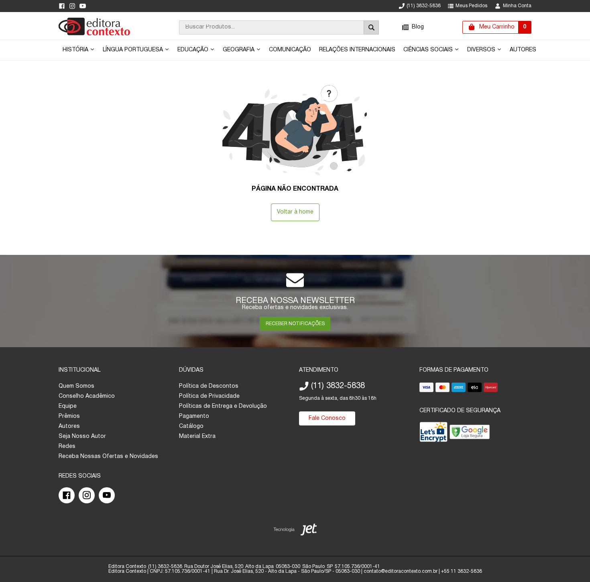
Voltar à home (295, 212)
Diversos (482, 50)
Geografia (239, 50)
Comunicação (290, 50)
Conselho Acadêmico (87, 396)
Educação (193, 50)
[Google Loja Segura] (470, 434)
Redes (67, 446)
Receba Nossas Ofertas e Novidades (108, 456)
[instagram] (72, 6)
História (76, 50)
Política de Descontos (208, 386)
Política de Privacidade (209, 396)
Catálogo (191, 426)
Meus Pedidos (471, 6)
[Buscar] (371, 27)
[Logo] (94, 34)
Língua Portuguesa (134, 50)
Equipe (68, 406)
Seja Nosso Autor (82, 436)
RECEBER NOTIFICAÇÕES (295, 324)
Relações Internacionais (357, 50)
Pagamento (194, 416)
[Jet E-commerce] (295, 531)
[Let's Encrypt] (433, 434)
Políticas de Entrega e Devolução (223, 406)
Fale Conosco (327, 418)
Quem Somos (76, 386)
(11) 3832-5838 (424, 6)
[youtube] (82, 6)
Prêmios (69, 416)
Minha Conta (517, 6)
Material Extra (197, 436)
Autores (523, 50)
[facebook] (62, 6)
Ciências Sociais (428, 50)
